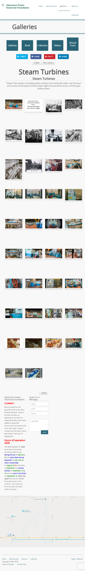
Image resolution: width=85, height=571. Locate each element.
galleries (63, 6)
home (41, 6)
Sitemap (11, 564)
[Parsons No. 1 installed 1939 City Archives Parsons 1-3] (73, 140)
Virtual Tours (72, 44)
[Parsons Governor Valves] (73, 259)
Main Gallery (48, 62)
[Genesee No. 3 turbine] (34, 379)
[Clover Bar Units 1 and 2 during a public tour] (14, 349)
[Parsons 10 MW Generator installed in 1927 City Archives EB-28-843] (14, 140)
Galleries (12, 45)
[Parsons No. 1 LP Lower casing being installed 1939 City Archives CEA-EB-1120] (53, 140)
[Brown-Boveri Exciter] (34, 289)
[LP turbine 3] (14, 199)
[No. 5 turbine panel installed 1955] (73, 199)
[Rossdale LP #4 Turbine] (34, 199)
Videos (57, 45)
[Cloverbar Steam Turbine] (73, 319)
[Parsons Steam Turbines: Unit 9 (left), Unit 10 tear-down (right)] (53, 319)
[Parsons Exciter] (14, 289)
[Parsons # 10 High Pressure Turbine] (34, 259)
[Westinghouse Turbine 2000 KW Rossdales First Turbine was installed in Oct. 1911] (53, 110)
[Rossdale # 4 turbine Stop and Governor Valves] (53, 199)
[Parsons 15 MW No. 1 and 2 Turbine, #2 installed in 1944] (14, 170)
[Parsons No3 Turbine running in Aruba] (14, 379)
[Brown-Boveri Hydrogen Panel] (53, 289)
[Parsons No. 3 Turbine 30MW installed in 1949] (34, 170)
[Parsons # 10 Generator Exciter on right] (53, 259)
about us (74, 6)
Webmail (80, 559)
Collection (42, 45)
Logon (73, 559)
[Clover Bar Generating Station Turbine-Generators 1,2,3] (34, 349)
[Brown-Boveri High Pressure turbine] (73, 289)
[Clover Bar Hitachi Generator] (53, 349)
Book (27, 45)
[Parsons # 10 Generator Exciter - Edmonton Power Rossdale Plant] (34, 229)
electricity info (51, 6)
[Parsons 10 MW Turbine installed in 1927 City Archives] (34, 140)
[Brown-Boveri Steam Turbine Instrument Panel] (14, 319)
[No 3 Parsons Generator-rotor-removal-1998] (73, 349)
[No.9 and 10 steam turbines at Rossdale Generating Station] (73, 229)
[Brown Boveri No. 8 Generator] (14, 110)
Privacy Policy (21, 564)
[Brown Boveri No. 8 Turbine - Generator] (14, 229)
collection (75, 15)
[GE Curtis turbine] (73, 110)
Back (37, 62)
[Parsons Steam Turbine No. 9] (34, 319)
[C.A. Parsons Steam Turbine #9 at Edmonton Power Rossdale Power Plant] (53, 229)
